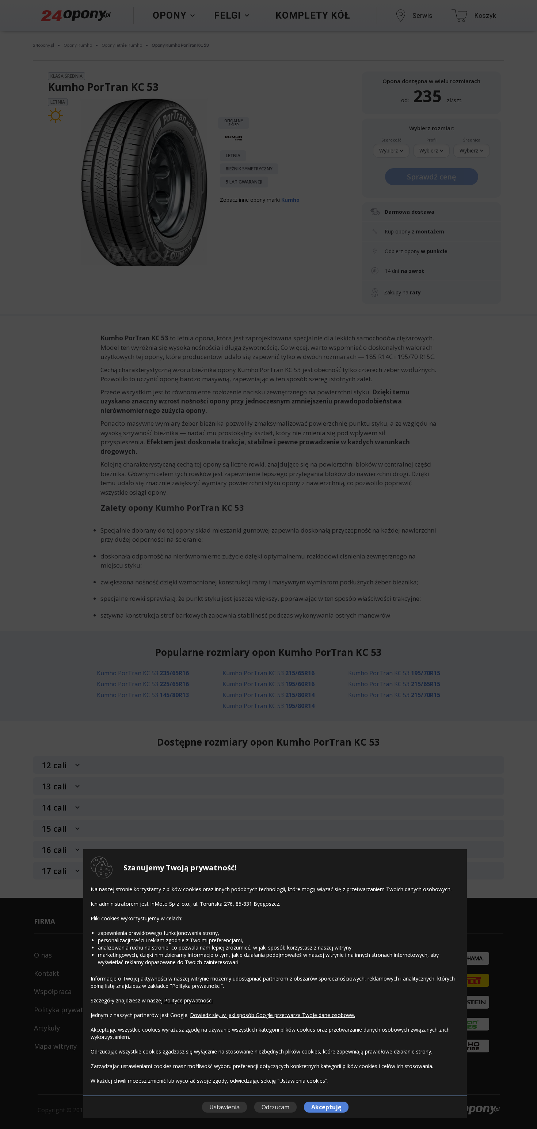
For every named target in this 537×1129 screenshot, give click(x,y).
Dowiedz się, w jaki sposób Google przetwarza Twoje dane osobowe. (272, 1015)
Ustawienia (224, 1107)
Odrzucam (275, 1107)
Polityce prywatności (188, 1000)
